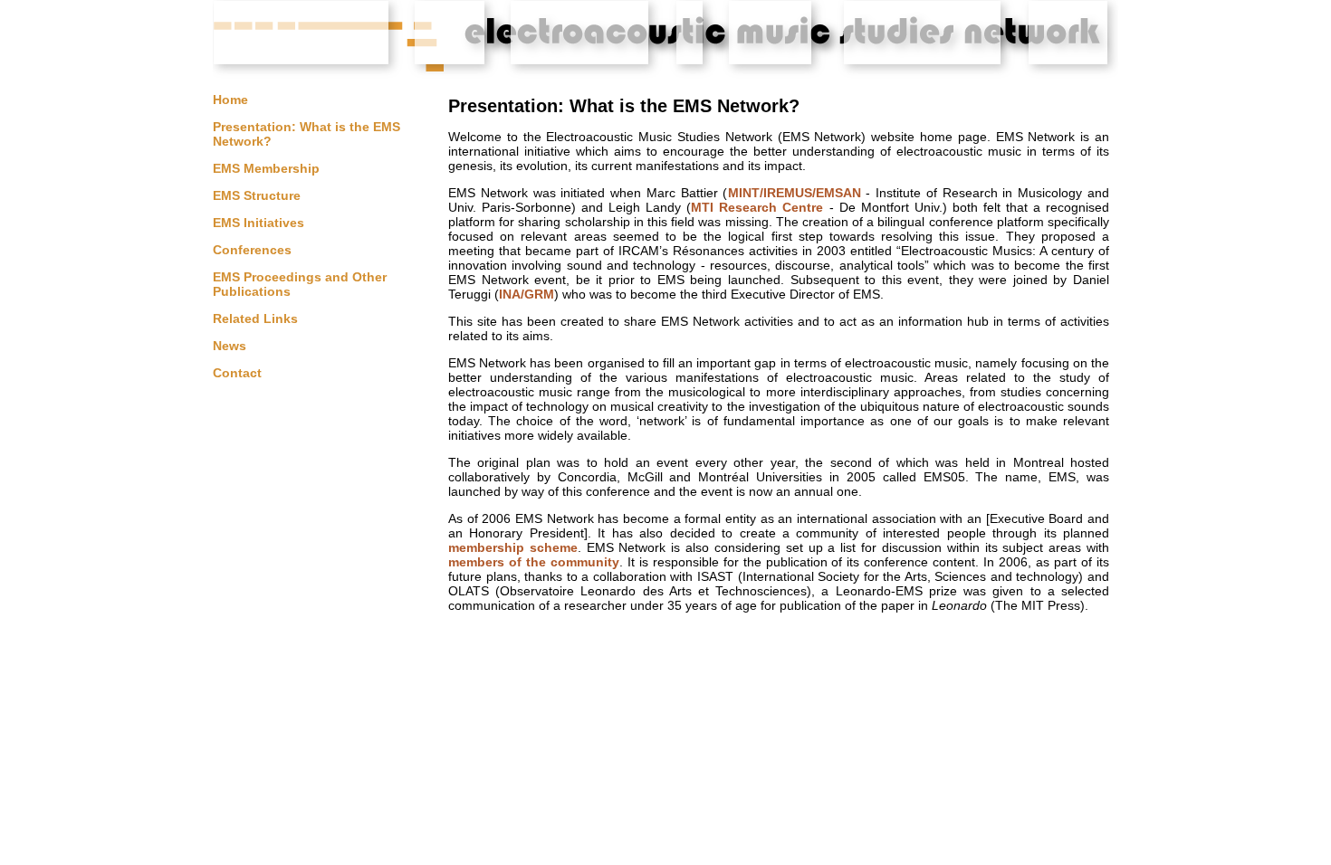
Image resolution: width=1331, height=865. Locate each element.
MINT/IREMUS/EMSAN (794, 192)
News (229, 345)
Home (230, 99)
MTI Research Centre (757, 207)
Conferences (252, 249)
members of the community (533, 562)
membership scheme (513, 547)
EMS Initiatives (258, 222)
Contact (237, 373)
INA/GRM (526, 294)
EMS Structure (257, 195)
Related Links (255, 318)
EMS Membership (266, 168)
